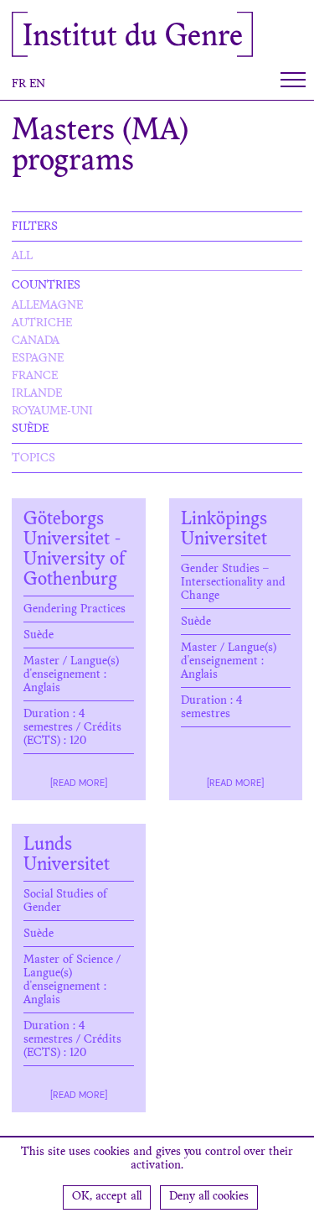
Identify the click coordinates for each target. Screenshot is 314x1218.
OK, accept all (107, 1197)
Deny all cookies (209, 1197)
